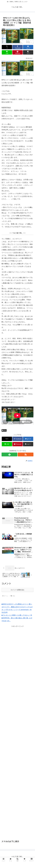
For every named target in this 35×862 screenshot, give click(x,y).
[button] (28, 52)
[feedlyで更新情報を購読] (9, 454)
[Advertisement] (18, 641)
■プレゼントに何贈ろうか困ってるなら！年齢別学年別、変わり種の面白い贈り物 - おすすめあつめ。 (17, 618)
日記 (5, 430)
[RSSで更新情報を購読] (25, 454)
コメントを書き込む (17, 590)
